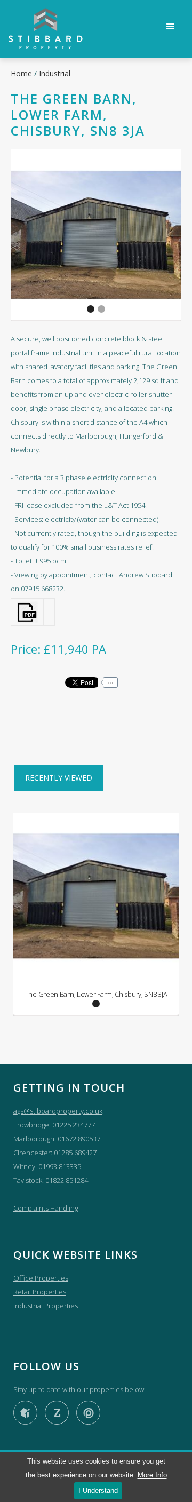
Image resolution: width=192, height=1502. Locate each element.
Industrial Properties (45, 1305)
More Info (152, 1475)
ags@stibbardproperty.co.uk (57, 1111)
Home (22, 73)
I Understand (98, 1491)
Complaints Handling (45, 1208)
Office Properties (40, 1278)
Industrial (54, 73)
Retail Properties (39, 1292)
